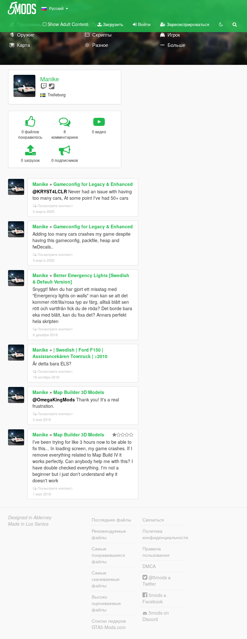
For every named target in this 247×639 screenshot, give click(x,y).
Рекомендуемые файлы (109, 534)
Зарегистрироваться (187, 24)
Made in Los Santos (28, 524)
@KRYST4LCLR (49, 191)
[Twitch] (43, 86)
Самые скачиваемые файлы (106, 579)
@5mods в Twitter (156, 580)
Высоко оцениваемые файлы (106, 603)
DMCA (149, 566)
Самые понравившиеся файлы (108, 555)
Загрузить (112, 24)
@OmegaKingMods (53, 399)
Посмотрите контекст (55, 205)
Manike (49, 78)
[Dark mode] (221, 24)
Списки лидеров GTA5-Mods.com (109, 623)
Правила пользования (155, 551)
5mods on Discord (155, 615)
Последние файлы (111, 519)
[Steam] (52, 86)
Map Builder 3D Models (78, 392)
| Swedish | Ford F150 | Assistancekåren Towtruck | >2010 (69, 352)
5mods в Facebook (154, 598)
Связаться (153, 519)
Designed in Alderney (29, 517)
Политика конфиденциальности (164, 534)
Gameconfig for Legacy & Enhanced (93, 184)
